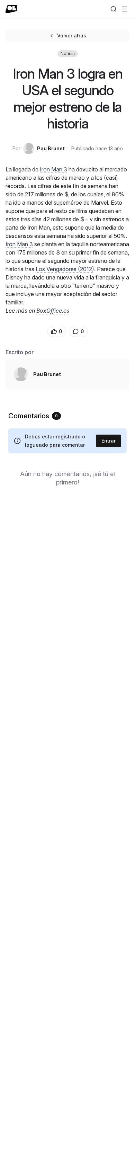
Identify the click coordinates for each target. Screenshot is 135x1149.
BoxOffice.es (52, 310)
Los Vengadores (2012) (65, 269)
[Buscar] (113, 9)
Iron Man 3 (53, 169)
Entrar (108, 441)
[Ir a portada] (11, 9)
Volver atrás (71, 35)
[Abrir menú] (124, 9)
